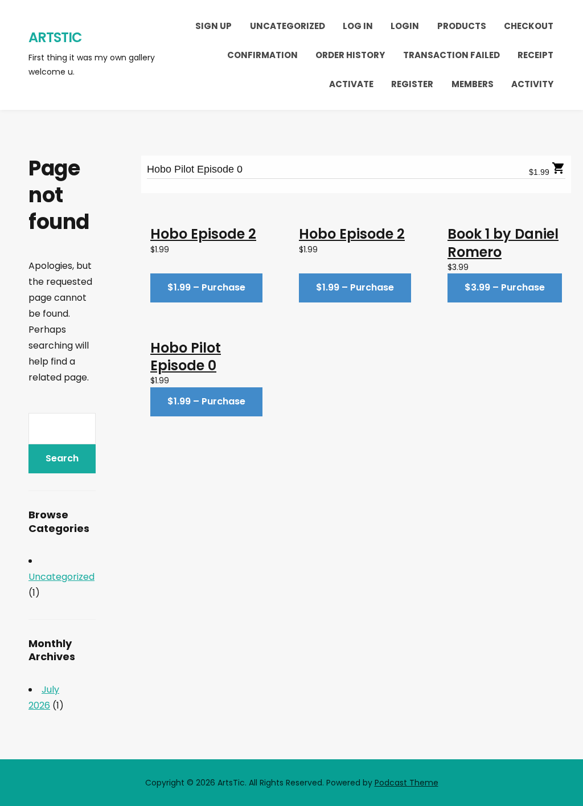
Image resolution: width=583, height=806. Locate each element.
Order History (350, 55)
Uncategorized (287, 26)
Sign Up (213, 26)
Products (461, 26)
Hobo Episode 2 (203, 233)
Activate (351, 84)
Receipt (535, 55)
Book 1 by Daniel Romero (503, 242)
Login (405, 26)
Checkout (528, 26)
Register (412, 84)
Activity (532, 84)
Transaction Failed (451, 55)
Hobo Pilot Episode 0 (195, 169)
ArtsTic (55, 37)
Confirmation (262, 55)
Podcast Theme (406, 782)
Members (472, 84)
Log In (358, 26)
